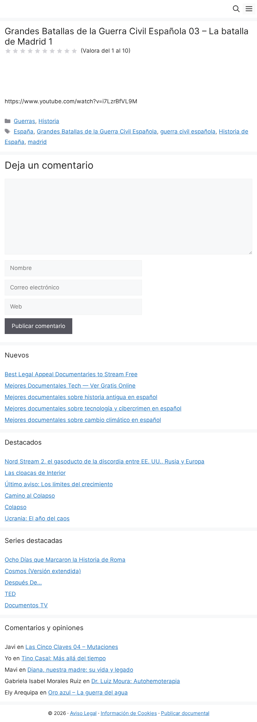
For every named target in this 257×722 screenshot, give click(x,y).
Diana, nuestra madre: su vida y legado (80, 669)
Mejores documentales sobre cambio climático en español (83, 419)
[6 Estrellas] (44, 51)
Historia (48, 121)
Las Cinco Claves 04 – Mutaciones (71, 647)
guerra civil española (188, 131)
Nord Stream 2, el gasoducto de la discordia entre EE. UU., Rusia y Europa (104, 461)
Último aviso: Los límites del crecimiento (59, 484)
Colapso (15, 507)
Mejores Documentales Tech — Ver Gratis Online (70, 385)
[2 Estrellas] (15, 51)
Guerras (24, 121)
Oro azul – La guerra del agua (88, 692)
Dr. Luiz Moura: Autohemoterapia (135, 681)
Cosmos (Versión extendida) (43, 571)
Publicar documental (185, 713)
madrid (37, 141)
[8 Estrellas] (59, 51)
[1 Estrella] (8, 51)
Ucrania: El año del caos (37, 518)
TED (10, 594)
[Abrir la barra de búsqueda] (236, 8)
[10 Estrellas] (74, 51)
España (23, 131)
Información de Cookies (129, 713)
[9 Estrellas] (67, 51)
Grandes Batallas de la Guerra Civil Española (97, 131)
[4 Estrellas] (30, 51)
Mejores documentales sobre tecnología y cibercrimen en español (93, 408)
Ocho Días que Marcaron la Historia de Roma (65, 559)
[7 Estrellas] (52, 51)
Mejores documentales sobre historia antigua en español (81, 397)
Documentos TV (26, 605)
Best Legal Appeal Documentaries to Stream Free (71, 374)
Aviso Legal (83, 713)
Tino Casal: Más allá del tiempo (63, 658)
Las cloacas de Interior (35, 472)
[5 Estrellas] (37, 51)
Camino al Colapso (30, 495)
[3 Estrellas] (22, 51)
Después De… (23, 582)
